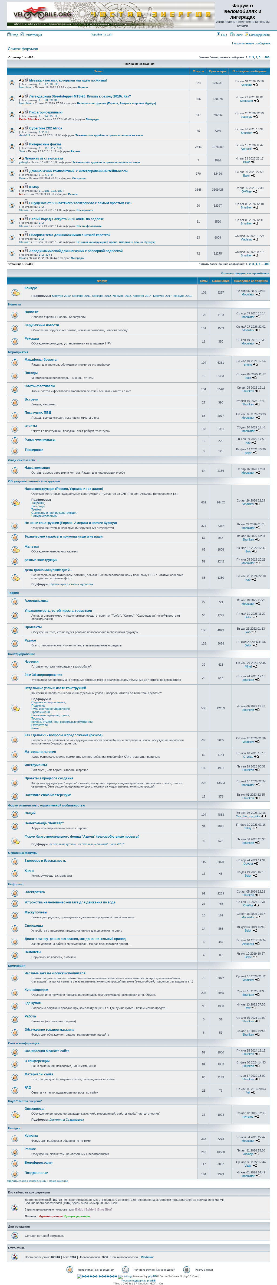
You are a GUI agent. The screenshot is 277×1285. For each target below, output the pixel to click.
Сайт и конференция (23, 1043)
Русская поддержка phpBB (138, 1280)
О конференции (37, 1061)
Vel (248, 1092)
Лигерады (92, 119)
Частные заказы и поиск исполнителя (55, 973)
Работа (30, 1016)
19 (56, 84)
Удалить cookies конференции (27, 1180)
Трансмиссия (40, 712)
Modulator (25, 87)
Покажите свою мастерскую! (48, 795)
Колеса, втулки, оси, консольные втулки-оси (62, 721)
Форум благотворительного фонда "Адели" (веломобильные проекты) (82, 836)
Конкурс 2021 (182, 295)
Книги (29, 871)
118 (59, 148)
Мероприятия (18, 352)
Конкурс (31, 288)
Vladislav (246, 116)
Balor (246, 162)
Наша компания (37, 468)
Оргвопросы (34, 1109)
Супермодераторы (77, 1216)
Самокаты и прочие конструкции (53, 512)
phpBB (152, 1276)
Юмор (34, 187)
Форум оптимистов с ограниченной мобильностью (46, 805)
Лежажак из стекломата (44, 158)
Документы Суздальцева (67, 1119)
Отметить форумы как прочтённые (245, 273)
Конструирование (21, 654)
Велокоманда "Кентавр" (44, 823)
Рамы (35, 728)
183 (60, 190)
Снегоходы (34, 926)
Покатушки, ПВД (38, 413)
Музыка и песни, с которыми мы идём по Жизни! (68, 80)
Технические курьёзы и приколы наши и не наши (109, 135)
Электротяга (85, 210)
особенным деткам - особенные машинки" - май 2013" (87, 844)
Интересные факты (45, 144)
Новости (14, 304)
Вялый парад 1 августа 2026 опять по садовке (66, 219)
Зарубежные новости (42, 325)
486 (267, 57)
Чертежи (31, 661)
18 (51, 84)
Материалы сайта (39, 1074)
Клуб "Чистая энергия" (25, 1101)
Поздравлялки (36, 1173)
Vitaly (248, 828)
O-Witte (247, 191)
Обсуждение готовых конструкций (34, 481)
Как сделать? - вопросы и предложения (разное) (64, 735)
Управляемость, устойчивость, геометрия (58, 611)
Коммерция (16, 965)
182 (53, 190)
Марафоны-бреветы (41, 360)
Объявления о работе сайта (47, 1051)
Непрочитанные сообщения (251, 43)
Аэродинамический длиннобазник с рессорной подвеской (76, 251)
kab (248, 442)
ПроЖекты (33, 627)
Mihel (248, 666)
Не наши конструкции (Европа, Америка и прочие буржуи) (116, 103)
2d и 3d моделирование (43, 675)
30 (56, 100)
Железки (32, 546)
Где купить (33, 1003)
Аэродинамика (36, 601)
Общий (30, 813)
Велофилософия (38, 1162)
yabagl (23, 162)
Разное (83, 87)
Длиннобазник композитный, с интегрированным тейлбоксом (78, 171)
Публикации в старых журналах (71, 584)
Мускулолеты (36, 912)
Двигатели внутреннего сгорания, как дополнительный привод (75, 939)
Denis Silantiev (29, 119)
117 (53, 148)
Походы (31, 373)
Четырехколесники (44, 516)
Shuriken (246, 132)
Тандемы (37, 503)
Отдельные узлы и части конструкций (55, 688)
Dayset (248, 863)
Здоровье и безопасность (45, 861)
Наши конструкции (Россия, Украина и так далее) (64, 489)
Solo (22, 151)
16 (56, 116)
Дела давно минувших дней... (48, 570)
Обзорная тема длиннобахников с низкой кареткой (69, 235)
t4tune (248, 364)
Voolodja (246, 84)
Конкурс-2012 (101, 295)
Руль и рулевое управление (50, 708)
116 (47, 148)
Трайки (36, 509)
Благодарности (259, 35)
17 (46, 84)
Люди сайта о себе (22, 460)
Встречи (31, 399)
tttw (248, 1008)
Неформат (16, 884)
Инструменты (36, 765)
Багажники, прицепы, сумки (50, 715)
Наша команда (58, 1180)
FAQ (223, 35)
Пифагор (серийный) (45, 112)
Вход (14, 35)
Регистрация (33, 35)
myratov (248, 1116)
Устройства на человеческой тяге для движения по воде (70, 902)
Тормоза (37, 718)
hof (21, 194)
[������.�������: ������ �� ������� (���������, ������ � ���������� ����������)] (97, 1276)
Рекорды (32, 338)
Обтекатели (39, 725)
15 (51, 116)
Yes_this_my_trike (248, 816)
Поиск (238, 35)
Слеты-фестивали (89, 226)
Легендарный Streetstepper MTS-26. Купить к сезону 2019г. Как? (80, 96)
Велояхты (33, 952)
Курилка (31, 1136)
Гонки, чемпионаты (40, 439)
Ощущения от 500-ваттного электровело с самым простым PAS (80, 203)
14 (46, 116)
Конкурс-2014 (142, 295)
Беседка (14, 1128)
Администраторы (51, 1216)
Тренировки (34, 450)
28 (46, 100)
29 (51, 100)
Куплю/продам (36, 990)
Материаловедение (40, 752)
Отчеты (31, 426)
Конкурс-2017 (162, 295)
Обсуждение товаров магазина (49, 1030)
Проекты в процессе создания (49, 778)
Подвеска (38, 705)
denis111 (24, 135)
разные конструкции (41, 560)
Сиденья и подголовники (48, 702)
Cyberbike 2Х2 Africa (45, 128)
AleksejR (246, 148)
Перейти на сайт (102, 34)
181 (47, 190)
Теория (13, 592)
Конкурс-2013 (122, 295)
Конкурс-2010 (61, 295)
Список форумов (23, 49)
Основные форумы (22, 852)
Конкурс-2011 (81, 295)
